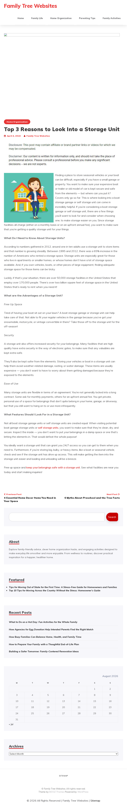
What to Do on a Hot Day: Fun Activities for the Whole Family (43, 622)
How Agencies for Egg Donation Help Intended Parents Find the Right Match (51, 629)
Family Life (37, 18)
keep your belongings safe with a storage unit (53, 467)
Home (21, 18)
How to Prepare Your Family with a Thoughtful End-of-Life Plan (44, 644)
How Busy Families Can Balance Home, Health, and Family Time (45, 636)
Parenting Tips (87, 18)
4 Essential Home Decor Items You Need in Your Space (30, 498)
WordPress (82, 791)
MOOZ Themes (56, 791)
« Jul (11, 724)
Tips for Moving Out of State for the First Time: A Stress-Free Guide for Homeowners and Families (63, 587)
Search (112, 517)
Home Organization (61, 18)
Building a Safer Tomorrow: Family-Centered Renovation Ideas (44, 651)
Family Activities (112, 18)
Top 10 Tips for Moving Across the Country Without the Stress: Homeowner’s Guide (54, 590)
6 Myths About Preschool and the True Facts (92, 496)
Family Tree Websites (30, 5)
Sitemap (63, 776)
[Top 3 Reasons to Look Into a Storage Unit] (62, 71)
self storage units (48, 427)
